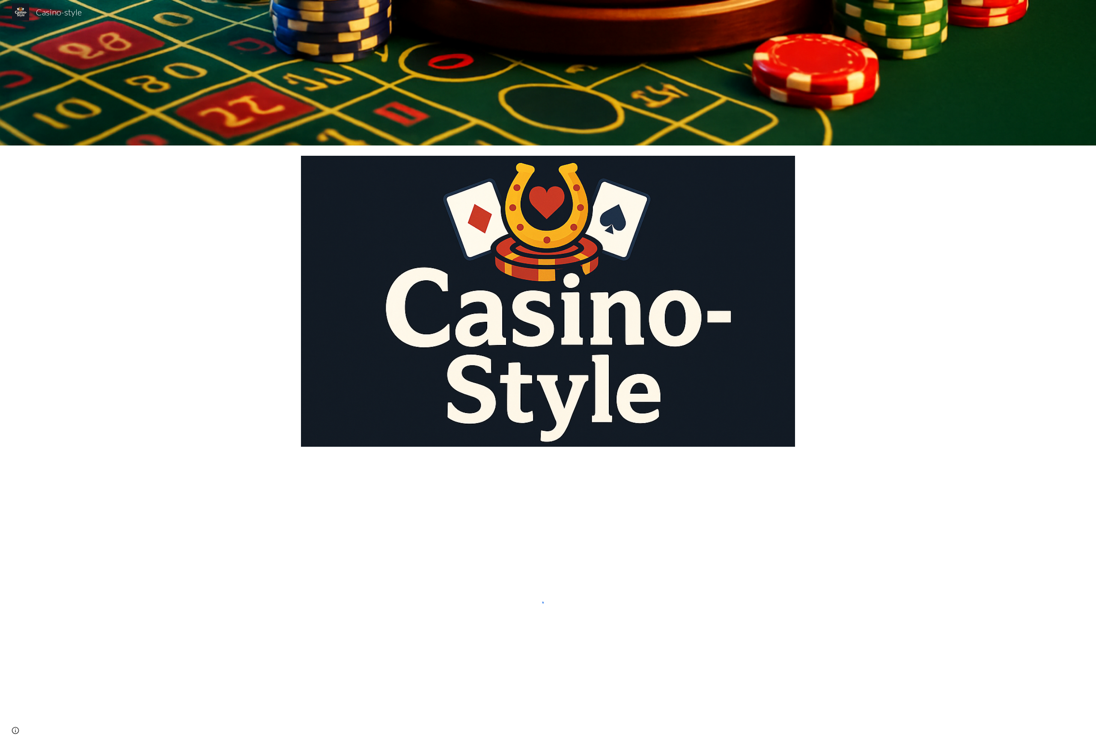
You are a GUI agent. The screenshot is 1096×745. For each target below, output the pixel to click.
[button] (15, 730)
